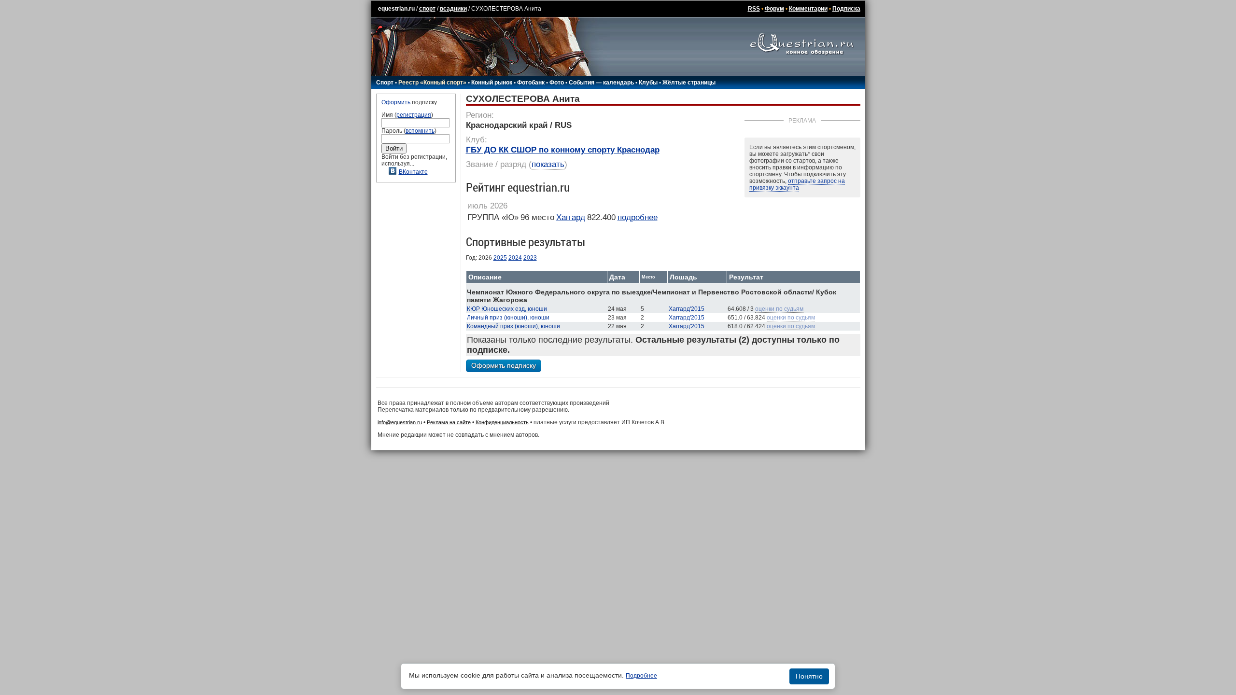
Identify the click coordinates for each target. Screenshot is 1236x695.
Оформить (395, 102)
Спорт (384, 82)
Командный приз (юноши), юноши (513, 326)
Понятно (809, 676)
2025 (500, 257)
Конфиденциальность (502, 422)
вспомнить (420, 130)
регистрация (413, 114)
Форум (774, 8)
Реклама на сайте (449, 422)
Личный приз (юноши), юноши (508, 317)
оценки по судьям (779, 309)
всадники (453, 8)
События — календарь (601, 82)
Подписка (846, 8)
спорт (427, 8)
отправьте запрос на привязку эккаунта (797, 184)
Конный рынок (491, 82)
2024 (515, 257)
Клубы (648, 82)
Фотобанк (531, 82)
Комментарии (808, 8)
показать (548, 164)
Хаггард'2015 (686, 309)
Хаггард (570, 217)
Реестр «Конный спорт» (432, 82)
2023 (530, 257)
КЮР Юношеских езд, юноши (507, 309)
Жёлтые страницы (689, 82)
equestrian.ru (396, 8)
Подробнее (641, 675)
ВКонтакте (413, 171)
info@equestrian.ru (400, 422)
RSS (754, 8)
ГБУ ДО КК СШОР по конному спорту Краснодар (563, 149)
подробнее (638, 217)
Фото (556, 82)
